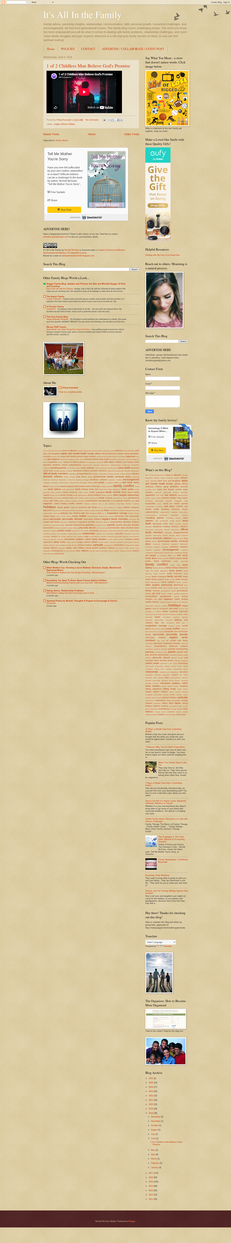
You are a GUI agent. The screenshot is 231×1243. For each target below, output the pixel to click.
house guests (63, 507)
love (99, 513)
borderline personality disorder (121, 459)
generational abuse (120, 498)
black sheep (79, 459)
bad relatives (53, 459)
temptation (47, 551)
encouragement (131, 479)
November (156, 1121)
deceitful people (59, 471)
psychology (94, 531)
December (156, 1117)
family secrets (113, 492)
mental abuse (49, 516)
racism (126, 531)
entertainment (74, 482)
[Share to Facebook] (118, 120)
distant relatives (126, 474)
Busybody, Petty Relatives (157, 875)
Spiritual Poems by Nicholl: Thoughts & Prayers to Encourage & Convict (82, 601)
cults (96, 468)
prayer (136, 528)
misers (68, 516)
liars (83, 513)
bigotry (72, 459)
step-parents (108, 545)
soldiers (46, 545)
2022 (151, 1095)
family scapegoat (97, 492)
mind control (61, 516)
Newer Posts (51, 134)
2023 (151, 1091)
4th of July (47, 451)
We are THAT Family (56, 327)
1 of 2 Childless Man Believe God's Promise (88, 65)
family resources (70, 492)
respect (54, 536)
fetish (76, 498)
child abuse (109, 462)
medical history (133, 513)
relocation (119, 534)
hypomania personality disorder (63, 510)
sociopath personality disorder (128, 542)
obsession (63, 522)
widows (129, 551)
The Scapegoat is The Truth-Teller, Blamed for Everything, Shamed (171, 839)
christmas (56, 465)
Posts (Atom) (62, 140)
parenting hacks (101, 525)
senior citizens (113, 539)
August (154, 1130)
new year (132, 519)
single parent (71, 542)
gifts (51, 501)
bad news (160, 495)
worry (61, 554)
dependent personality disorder (118, 471)
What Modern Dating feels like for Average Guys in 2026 (70, 593)
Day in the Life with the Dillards (60, 289)
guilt (137, 501)
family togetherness (80, 495)
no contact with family (177, 640)
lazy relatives (74, 513)
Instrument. (51, 309)
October (155, 1125)
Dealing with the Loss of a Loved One (162, 255)
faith (124, 482)
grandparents (104, 501)
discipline (95, 474)
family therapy (67, 495)
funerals (109, 498)
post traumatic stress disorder (120, 528)
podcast (99, 528)
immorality (99, 510)
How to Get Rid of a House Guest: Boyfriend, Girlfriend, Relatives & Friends (165, 802)
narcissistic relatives (92, 519)
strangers (62, 548)
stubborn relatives (107, 548)
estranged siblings (86, 482)
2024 (151, 1087)
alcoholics (134, 453)
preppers (54, 531)
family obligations (114, 489)
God (56, 501)
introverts (56, 513)
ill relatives (79, 510)
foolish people (83, 498)
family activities (54, 486)
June (153, 1138)
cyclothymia (103, 468)
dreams (72, 477)
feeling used (67, 498)
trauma (92, 551)
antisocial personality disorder (107, 456)
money (75, 516)
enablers (119, 480)
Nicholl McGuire (72, 250)
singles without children (64, 124)
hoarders (136, 504)
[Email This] (109, 120)
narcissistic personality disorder (66, 519)
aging (126, 454)
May (153, 1150)
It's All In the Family (82, 14)
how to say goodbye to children (110, 507)
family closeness (107, 486)
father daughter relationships (126, 495)
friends (102, 498)
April (153, 1154)
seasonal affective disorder (53, 539)
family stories (127, 492)
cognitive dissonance (101, 465)
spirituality (98, 545)
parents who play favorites (127, 525)
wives (52, 554)
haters (56, 504)
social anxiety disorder (107, 542)
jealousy (64, 513)
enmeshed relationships (59, 482)
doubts (66, 477)
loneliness (93, 513)
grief (133, 501)
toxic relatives (82, 551)
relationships (88, 533)
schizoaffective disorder (98, 536)
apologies (122, 456)
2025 (151, 1082)
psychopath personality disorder (111, 531)
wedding (123, 551)
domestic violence (52, 476)
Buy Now (65, 209)
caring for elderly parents (74, 462)
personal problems (61, 528)
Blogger (131, 1221)
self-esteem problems (74, 539)
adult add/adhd (128, 451)
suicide (131, 548)
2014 (151, 1186)
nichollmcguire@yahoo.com (55, 237)
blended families (92, 459)
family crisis (175, 565)
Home (51, 49)
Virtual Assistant (70, 388)
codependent (87, 465)
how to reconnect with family (84, 507)
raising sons (55, 534)
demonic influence (99, 471)
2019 (151, 1109)
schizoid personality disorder (117, 536)
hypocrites (47, 510)
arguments (131, 456)
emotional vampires (98, 480)
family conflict (123, 486)
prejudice (46, 531)
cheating (99, 462)
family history (81, 489)
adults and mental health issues (77, 453)
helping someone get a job (95, 504)
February (155, 1163)
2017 (151, 1173)
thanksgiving (57, 551)
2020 (151, 1104)
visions (111, 551)
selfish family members (96, 539)
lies (87, 513)
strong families (92, 548)
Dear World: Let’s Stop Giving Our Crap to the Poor (68, 329)
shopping (129, 539)
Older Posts (131, 134)
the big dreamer (69, 551)
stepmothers (119, 545)
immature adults (89, 510)
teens (137, 548)
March (154, 1158)
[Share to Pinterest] (121, 120)
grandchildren (92, 501)
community (126, 465)
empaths (111, 480)
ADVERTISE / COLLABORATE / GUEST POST (133, 49)
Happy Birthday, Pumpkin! (58, 319)
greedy (113, 501)
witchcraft (46, 554)
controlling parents (58, 468)
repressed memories (131, 534)
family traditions (94, 495)
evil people (99, 482)
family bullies (79, 486)
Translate (167, 946)
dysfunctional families (104, 476)
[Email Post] (104, 120)
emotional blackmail (161, 544)
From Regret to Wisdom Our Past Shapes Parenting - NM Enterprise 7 (76, 573)
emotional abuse (123, 476)
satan (86, 536)
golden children (64, 501)
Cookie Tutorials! (54, 299)
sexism (121, 539)
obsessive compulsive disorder (81, 522)
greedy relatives (124, 501)
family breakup (67, 486)
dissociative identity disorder (109, 474)
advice (98, 453)
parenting (89, 525)
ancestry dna (55, 456)
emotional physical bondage (78, 480)
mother (82, 516)
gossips (74, 501)
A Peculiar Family (55, 306)
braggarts (135, 459)
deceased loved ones (163, 524)
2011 (151, 1199)
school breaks (134, 536)
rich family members (65, 536)
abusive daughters (84, 451)
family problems (56, 492)
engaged (46, 482)
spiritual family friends (69, 545)
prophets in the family (80, 531)
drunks (90, 477)
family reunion (83, 492)
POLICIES (68, 49)
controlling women (73, 468)
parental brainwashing (75, 525)
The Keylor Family (55, 296)
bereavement (64, 459)
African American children (113, 454)
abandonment (56, 451)
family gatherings (68, 489)
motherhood (103, 516)
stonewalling (134, 545)
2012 (151, 1194)
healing (64, 504)
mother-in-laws (92, 516)
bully (45, 462)
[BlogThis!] (112, 120)
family (130, 482)
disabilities (72, 474)
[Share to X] (115, 120)
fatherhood (47, 498)
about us (65, 451)
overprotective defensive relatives (124, 522)
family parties (127, 489)
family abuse (151, 558)
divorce (135, 473)
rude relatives (78, 536)
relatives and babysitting (105, 534)
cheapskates (91, 462)
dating (121, 468)
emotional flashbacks (58, 480)
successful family (122, 548)
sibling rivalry (59, 542)
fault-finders (57, 498)
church (64, 465)
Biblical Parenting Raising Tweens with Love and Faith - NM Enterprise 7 (77, 583)
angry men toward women (72, 456)
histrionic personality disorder (120, 504)
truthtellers (104, 551)
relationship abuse (75, 534)
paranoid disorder (58, 525)
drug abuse (81, 477)
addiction (119, 451)
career (60, 462)
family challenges (92, 486)
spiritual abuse (55, 545)
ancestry (46, 456)
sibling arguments (153, 689)
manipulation (112, 513)
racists (131, 531)
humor (126, 507)
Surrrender (51, 603)
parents (111, 524)
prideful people (64, 530)
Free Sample (58, 192)
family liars (94, 489)
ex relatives (109, 482)
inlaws (106, 510)
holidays (49, 507)
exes (116, 482)
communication (115, 465)
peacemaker (48, 528)
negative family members (115, 519)
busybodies (52, 462)
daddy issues (113, 468)
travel (98, 551)
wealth (116, 551)
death (127, 467)
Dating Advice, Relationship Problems (65, 590)
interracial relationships (154, 620)
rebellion (64, 534)
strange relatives (50, 548)
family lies (103, 489)
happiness (47, 503)
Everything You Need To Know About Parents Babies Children (77, 580)
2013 (151, 1190)
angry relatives (90, 456)
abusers (73, 450)
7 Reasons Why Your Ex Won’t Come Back (165, 747)
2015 (151, 1181)
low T (104, 513)
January (155, 1167)
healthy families (76, 504)
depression (135, 471)
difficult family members (55, 473)
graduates (81, 501)
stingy (127, 545)
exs (120, 482)
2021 (151, 1100)
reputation (47, 536)
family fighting (54, 489)
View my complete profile (70, 392)
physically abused (87, 528)
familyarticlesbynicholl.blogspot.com (77, 255)
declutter (69, 471)
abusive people (108, 451)
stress (69, 548)
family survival (55, 495)
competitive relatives (179, 515)
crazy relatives (87, 468)
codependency (75, 465)
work (57, 554)
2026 (151, 1078)
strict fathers (79, 548)
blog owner (104, 459)
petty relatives (73, 528)
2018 (151, 1113)
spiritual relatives (85, 545)
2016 (151, 1177)
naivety (111, 516)
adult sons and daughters (169, 481)
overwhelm (47, 525)
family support (158, 579)
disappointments (84, 474)
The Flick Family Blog (57, 317)
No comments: (93, 120)
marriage (123, 513)
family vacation (107, 495)
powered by (75, 217)
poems (104, 528)
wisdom (135, 551)
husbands (135, 507)
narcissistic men (122, 516)
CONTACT (88, 49)
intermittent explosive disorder (121, 510)
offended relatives (102, 522)
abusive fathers (97, 451)
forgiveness (94, 498)
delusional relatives (81, 471)
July (153, 1134)
